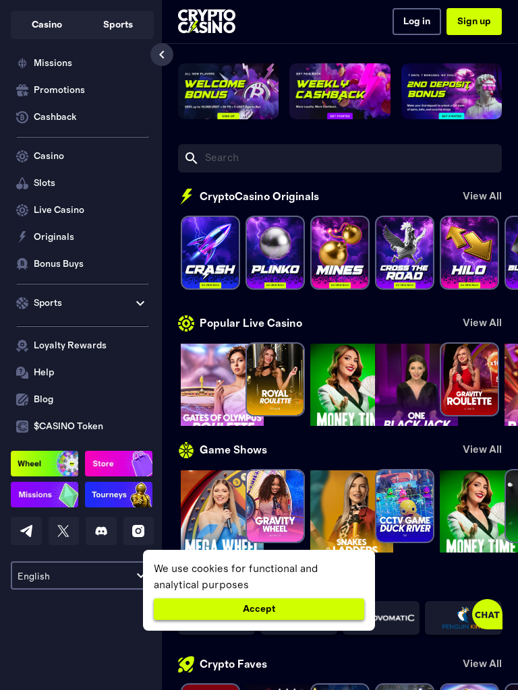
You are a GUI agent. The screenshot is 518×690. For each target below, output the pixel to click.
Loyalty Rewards (70, 345)
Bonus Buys (59, 264)
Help (44, 372)
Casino (49, 156)
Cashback (55, 117)
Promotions (59, 90)
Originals (54, 237)
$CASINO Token (68, 426)
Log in (416, 21)
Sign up (474, 21)
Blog (43, 399)
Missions (53, 63)
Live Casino (59, 210)
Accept (259, 609)
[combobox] (82, 575)
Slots (44, 183)
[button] (46, 25)
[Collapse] (161, 54)
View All (482, 196)
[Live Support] (487, 614)
